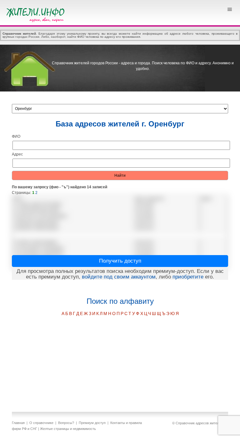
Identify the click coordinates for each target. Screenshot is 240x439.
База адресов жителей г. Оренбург (120, 124)
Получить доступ (120, 261)
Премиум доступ (92, 423)
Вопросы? (66, 423)
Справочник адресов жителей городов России (36, 14)
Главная (18, 423)
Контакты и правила (126, 423)
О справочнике (41, 423)
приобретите (187, 277)
